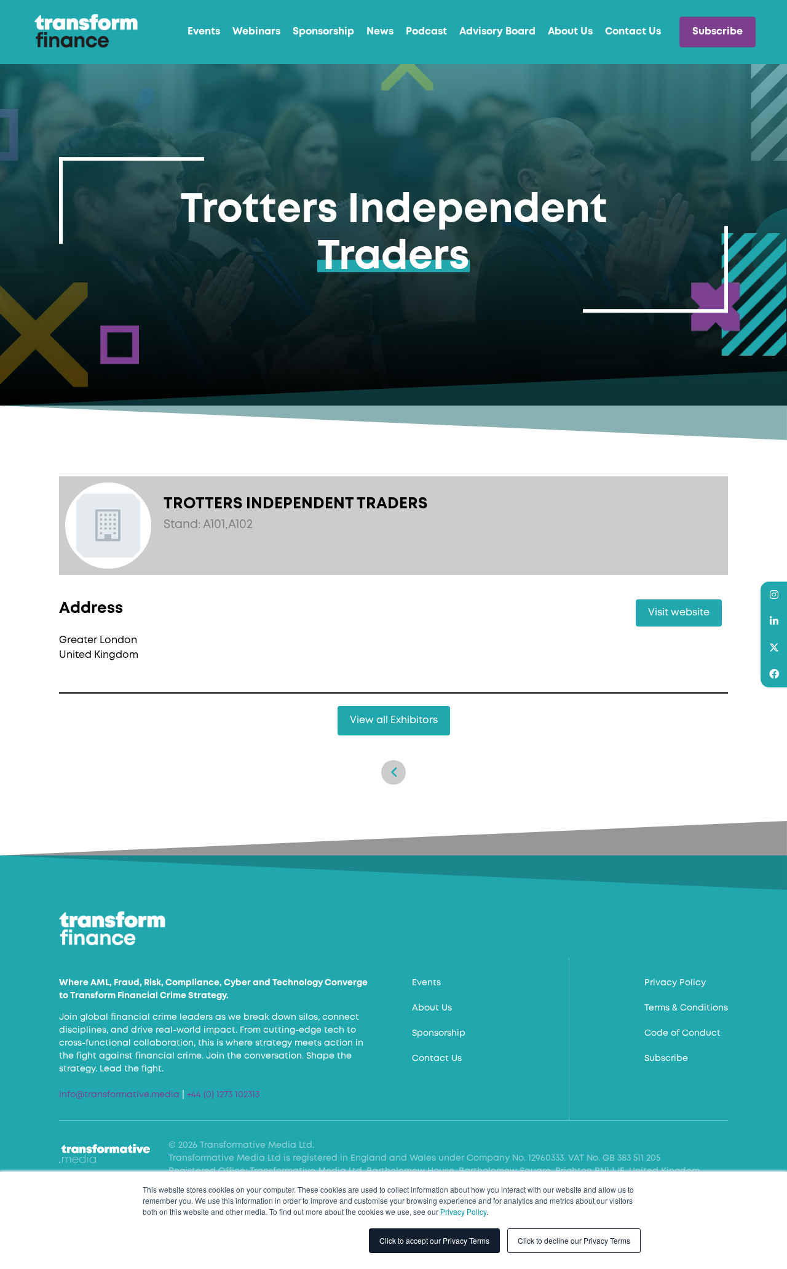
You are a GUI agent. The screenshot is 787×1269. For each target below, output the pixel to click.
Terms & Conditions (686, 1008)
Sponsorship (323, 31)
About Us (570, 31)
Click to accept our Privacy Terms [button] (434, 1240)
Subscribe (717, 31)
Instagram (774, 595)
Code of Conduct (682, 1033)
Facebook (774, 674)
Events (204, 31)
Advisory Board (497, 31)
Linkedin (774, 621)
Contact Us (633, 31)
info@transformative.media (119, 1095)
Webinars (256, 31)
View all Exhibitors (394, 720)
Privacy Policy (463, 1211)
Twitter (774, 647)
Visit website (679, 612)
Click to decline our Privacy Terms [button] (574, 1240)
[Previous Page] (393, 772)
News (380, 31)
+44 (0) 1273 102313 (223, 1095)
